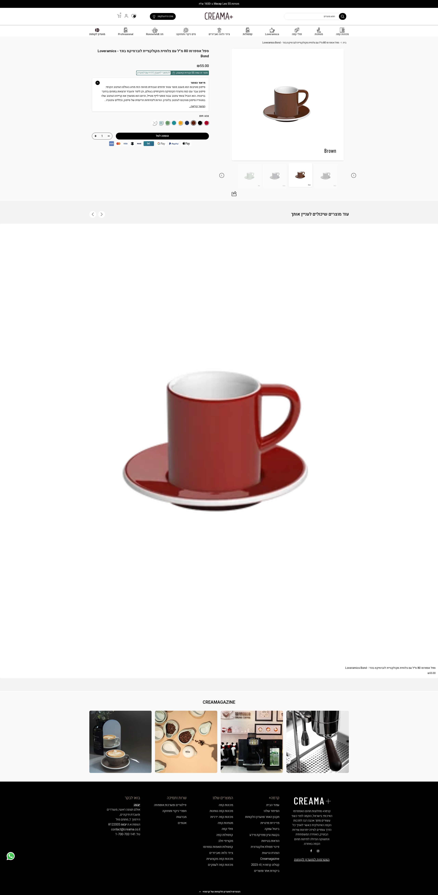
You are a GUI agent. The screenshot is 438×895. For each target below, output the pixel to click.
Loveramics (272, 34)
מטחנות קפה (225, 823)
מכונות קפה (342, 34)
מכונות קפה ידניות (221, 817)
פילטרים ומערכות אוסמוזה (170, 805)
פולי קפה (297, 34)
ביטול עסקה (272, 829)
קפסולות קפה (224, 835)
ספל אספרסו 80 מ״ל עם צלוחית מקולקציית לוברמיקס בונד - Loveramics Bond (390, 668)
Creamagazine (269, 859)
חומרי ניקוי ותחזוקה (174, 811)
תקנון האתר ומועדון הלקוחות (262, 817)
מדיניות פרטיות (270, 823)
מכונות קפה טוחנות (221, 811)
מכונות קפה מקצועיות (220, 859)
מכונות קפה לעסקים (220, 865)
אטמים (182, 823)
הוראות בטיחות (270, 841)
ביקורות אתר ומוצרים (266, 871)
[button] (219, 891)
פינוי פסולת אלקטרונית (265, 847)
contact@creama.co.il (125, 829)
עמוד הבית (272, 805)
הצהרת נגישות (270, 853)
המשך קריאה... (197, 106)
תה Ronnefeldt (154, 34)
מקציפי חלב (225, 841)
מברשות (181, 817)
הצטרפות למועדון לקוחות (312, 859)
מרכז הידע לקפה (165, 16)
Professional (125, 34)
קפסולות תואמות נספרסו (218, 847)
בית (344, 42)
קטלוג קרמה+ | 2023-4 (265, 865)
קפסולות (247, 34)
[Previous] (351, 104)
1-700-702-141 (125, 834)
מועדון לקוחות (97, 34)
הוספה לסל (219, 656)
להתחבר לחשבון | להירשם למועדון (153, 73)
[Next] (224, 104)
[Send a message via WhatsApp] (10, 856)
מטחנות (319, 34)
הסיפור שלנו (271, 811)
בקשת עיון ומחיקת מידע (264, 835)
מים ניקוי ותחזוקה (186, 34)
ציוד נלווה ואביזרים (219, 34)
